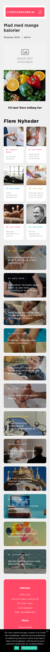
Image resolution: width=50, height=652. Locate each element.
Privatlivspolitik (29, 648)
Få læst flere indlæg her (25, 107)
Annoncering (25, 627)
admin (27, 37)
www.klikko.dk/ (28, 612)
